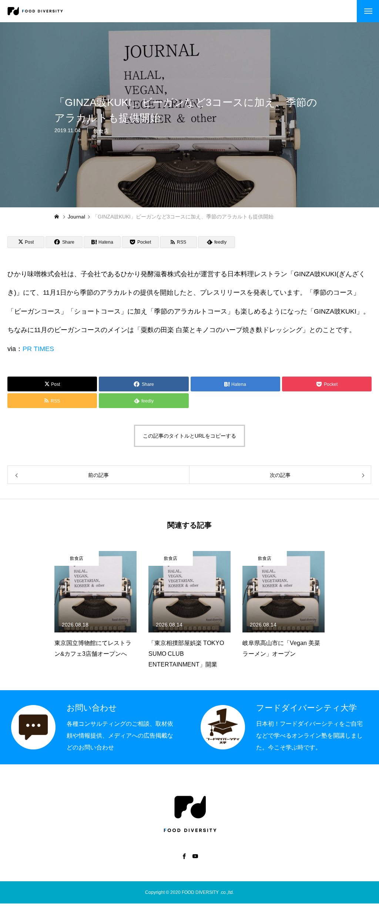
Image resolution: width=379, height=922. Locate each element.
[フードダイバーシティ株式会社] (35, 11)
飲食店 (101, 131)
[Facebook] (184, 856)
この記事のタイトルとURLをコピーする (189, 436)
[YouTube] (195, 856)
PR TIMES (38, 349)
